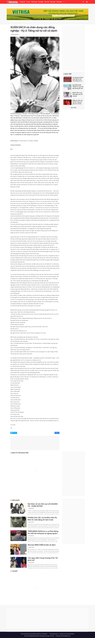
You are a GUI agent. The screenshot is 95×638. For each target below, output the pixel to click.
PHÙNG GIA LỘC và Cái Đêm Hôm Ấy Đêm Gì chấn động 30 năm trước (42, 519)
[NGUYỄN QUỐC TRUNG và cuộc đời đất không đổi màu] (67, 87)
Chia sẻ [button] (14, 432)
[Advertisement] (73, 48)
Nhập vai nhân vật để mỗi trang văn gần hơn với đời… (77, 102)
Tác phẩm (40, 2)
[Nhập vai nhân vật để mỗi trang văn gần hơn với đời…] (67, 102)
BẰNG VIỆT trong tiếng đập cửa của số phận (77, 94)
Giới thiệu (59, 2)
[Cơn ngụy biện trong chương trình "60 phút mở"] (18, 562)
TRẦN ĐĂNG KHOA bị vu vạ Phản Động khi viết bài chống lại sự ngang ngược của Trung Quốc (43, 532)
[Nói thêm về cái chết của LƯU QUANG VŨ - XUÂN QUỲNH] (18, 508)
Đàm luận (52, 2)
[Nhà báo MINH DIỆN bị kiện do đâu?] (18, 549)
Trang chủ (22, 2)
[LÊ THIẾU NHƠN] (12, 2)
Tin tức (28, 2)
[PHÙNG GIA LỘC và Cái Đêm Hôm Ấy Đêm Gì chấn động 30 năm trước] (18, 522)
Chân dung (34, 2)
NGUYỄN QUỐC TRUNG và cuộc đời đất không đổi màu (77, 86)
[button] (83, 1)
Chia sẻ (57, 432)
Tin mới (14, 571)
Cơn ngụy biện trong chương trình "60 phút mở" (43, 559)
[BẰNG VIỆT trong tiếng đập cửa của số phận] (67, 94)
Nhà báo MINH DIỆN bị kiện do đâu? (42, 545)
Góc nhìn (46, 2)
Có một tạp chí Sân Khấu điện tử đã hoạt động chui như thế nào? (77, 79)
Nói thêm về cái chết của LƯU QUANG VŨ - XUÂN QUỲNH (43, 505)
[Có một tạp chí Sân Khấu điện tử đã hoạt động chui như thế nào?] (67, 79)
